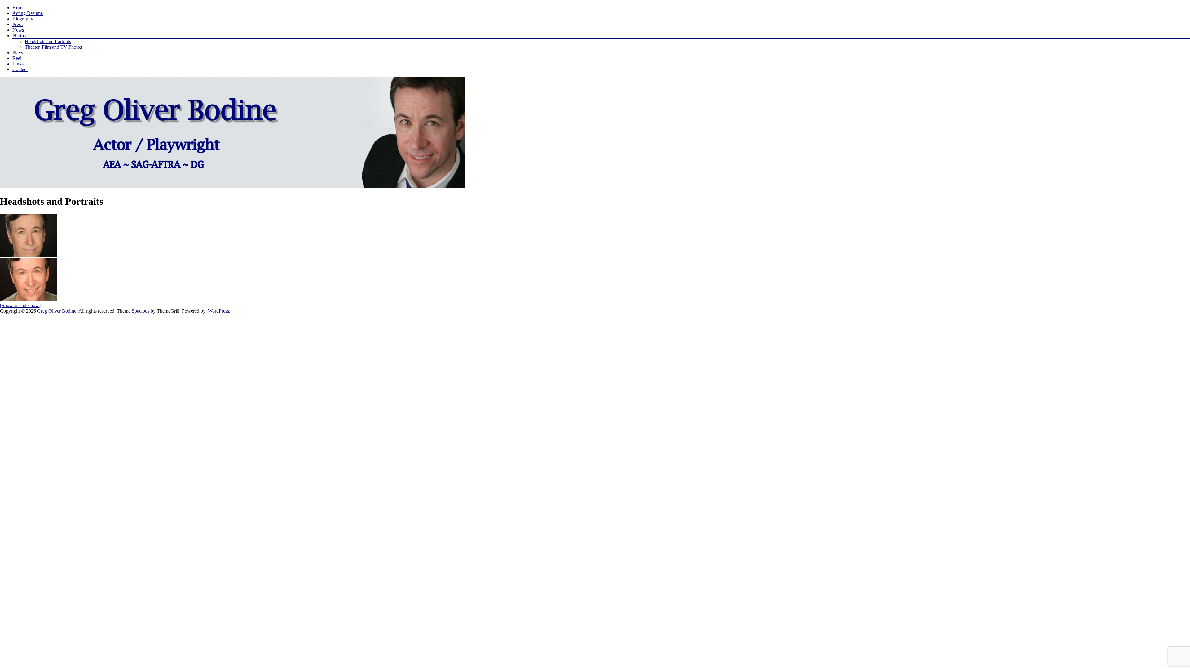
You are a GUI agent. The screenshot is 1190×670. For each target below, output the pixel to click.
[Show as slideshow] (20, 305)
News (18, 30)
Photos (19, 35)
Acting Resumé (27, 13)
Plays (17, 52)
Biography (22, 18)
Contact (20, 69)
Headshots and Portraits (48, 41)
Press (17, 24)
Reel (16, 58)
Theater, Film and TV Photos (53, 47)
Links (18, 63)
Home (18, 7)
